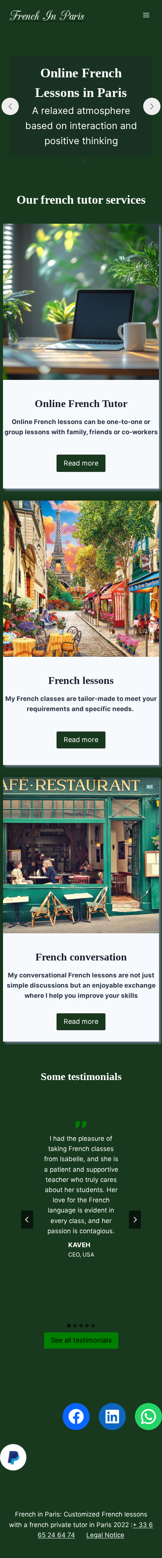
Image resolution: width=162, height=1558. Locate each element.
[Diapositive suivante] (135, 1220)
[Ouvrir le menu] (146, 15)
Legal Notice (105, 1535)
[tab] (69, 1326)
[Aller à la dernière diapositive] (27, 1220)
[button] (71, 160)
